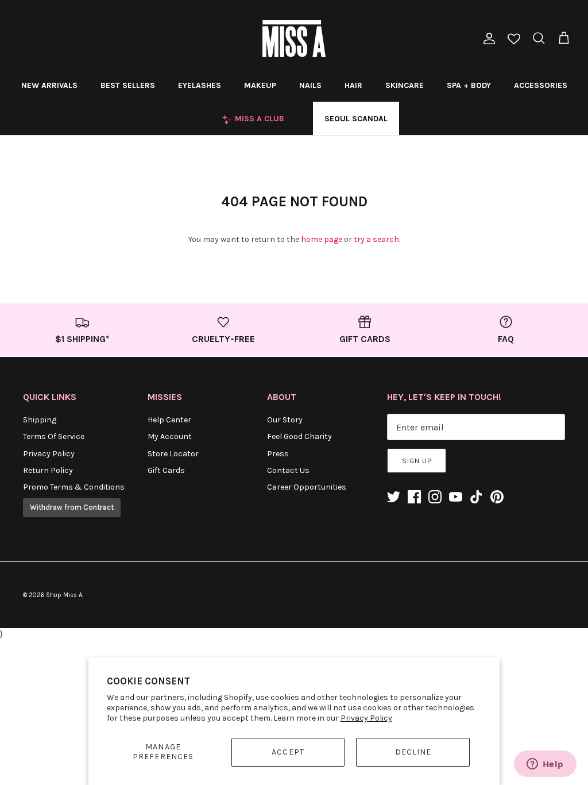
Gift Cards (166, 470)
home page (321, 239)
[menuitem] (49, 85)
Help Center (169, 420)
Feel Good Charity (299, 436)
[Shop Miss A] (294, 38)
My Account (170, 436)
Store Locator (173, 454)
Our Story (285, 420)
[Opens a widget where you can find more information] (545, 765)
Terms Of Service (53, 436)
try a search (376, 239)
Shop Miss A (64, 595)
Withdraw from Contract (72, 507)
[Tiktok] (476, 496)
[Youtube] (455, 496)
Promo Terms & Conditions (74, 487)
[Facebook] (414, 496)
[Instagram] (435, 496)
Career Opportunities (306, 487)
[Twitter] (393, 496)
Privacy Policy (366, 718)
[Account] (487, 38)
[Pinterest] (497, 496)
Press (278, 454)
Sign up (416, 461)
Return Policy (48, 470)
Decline (413, 752)
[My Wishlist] (514, 40)
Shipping (39, 420)
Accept (288, 752)
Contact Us (288, 470)
